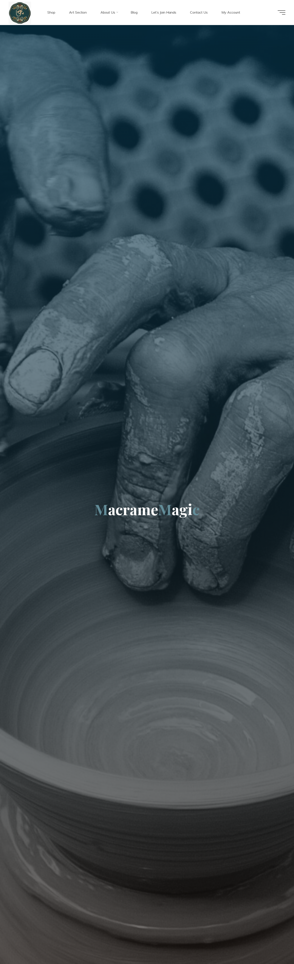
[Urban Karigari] (20, 12)
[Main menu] (281, 12)
